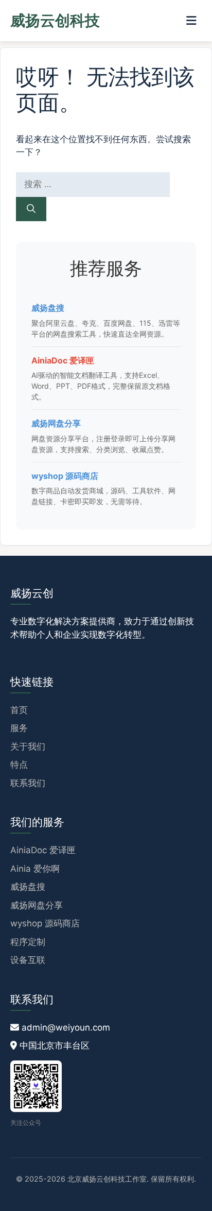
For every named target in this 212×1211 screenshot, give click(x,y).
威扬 (55, 20)
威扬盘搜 (47, 308)
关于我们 (27, 746)
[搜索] (31, 209)
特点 (19, 764)
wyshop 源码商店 (64, 476)
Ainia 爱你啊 (35, 869)
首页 (19, 710)
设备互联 (27, 960)
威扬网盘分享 (56, 423)
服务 (19, 728)
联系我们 (27, 783)
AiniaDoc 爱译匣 (62, 360)
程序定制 (27, 942)
